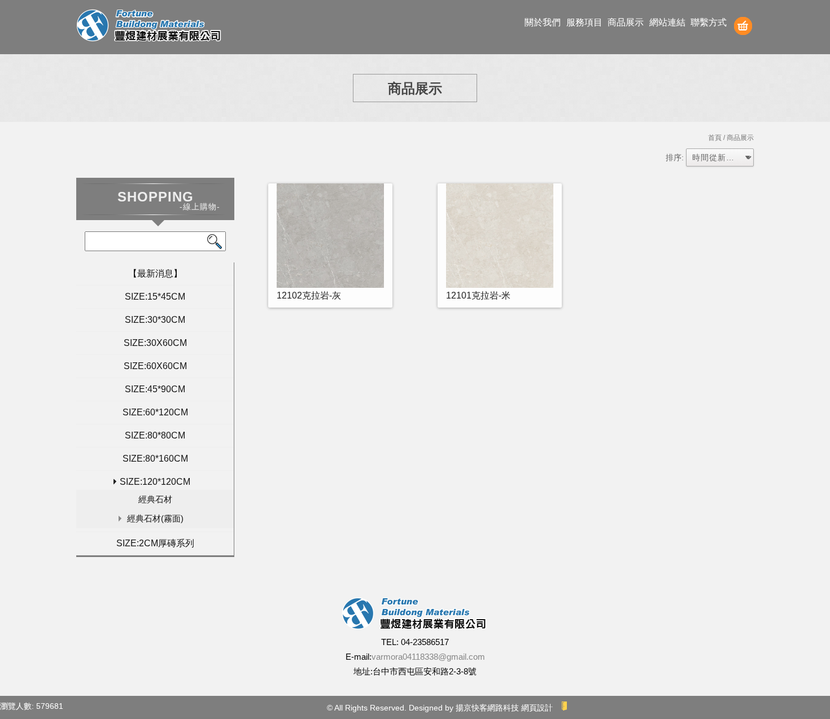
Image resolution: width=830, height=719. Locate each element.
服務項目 (584, 22)
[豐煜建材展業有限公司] (149, 26)
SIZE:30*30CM (155, 320)
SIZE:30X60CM (155, 343)
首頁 (715, 138)
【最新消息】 (155, 273)
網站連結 (667, 22)
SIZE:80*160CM (155, 458)
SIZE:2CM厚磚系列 (155, 543)
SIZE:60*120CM (155, 412)
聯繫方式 (709, 22)
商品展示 (626, 22)
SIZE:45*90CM (155, 389)
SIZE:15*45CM (155, 296)
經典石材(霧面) (155, 518)
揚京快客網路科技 (487, 707)
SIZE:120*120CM (155, 481)
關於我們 (543, 22)
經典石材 (155, 499)
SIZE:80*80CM (155, 435)
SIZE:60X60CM (155, 366)
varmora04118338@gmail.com (428, 656)
